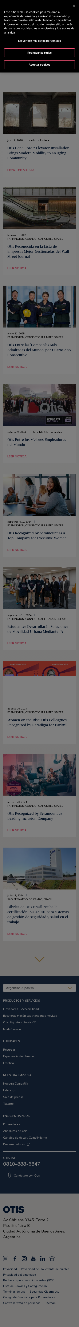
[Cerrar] (74, 5)
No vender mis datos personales (39, 40)
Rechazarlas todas (39, 52)
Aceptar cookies (40, 64)
